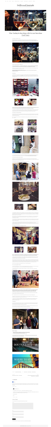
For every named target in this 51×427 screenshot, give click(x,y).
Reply (15, 386)
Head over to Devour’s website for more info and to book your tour (21, 332)
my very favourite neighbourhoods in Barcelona (31, 155)
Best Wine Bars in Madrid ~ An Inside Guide (17, 375)
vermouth (22, 75)
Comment (13, 402)
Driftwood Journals (25, 5)
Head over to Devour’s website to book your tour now (19, 70)
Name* (12, 410)
